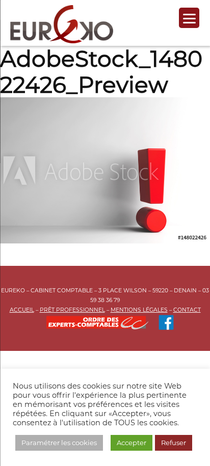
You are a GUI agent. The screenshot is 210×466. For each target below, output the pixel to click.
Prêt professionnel (72, 310)
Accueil (22, 310)
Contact (187, 310)
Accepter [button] (131, 442)
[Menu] (189, 18)
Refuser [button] (173, 442)
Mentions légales (139, 310)
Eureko (61, 24)
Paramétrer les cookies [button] (59, 442)
